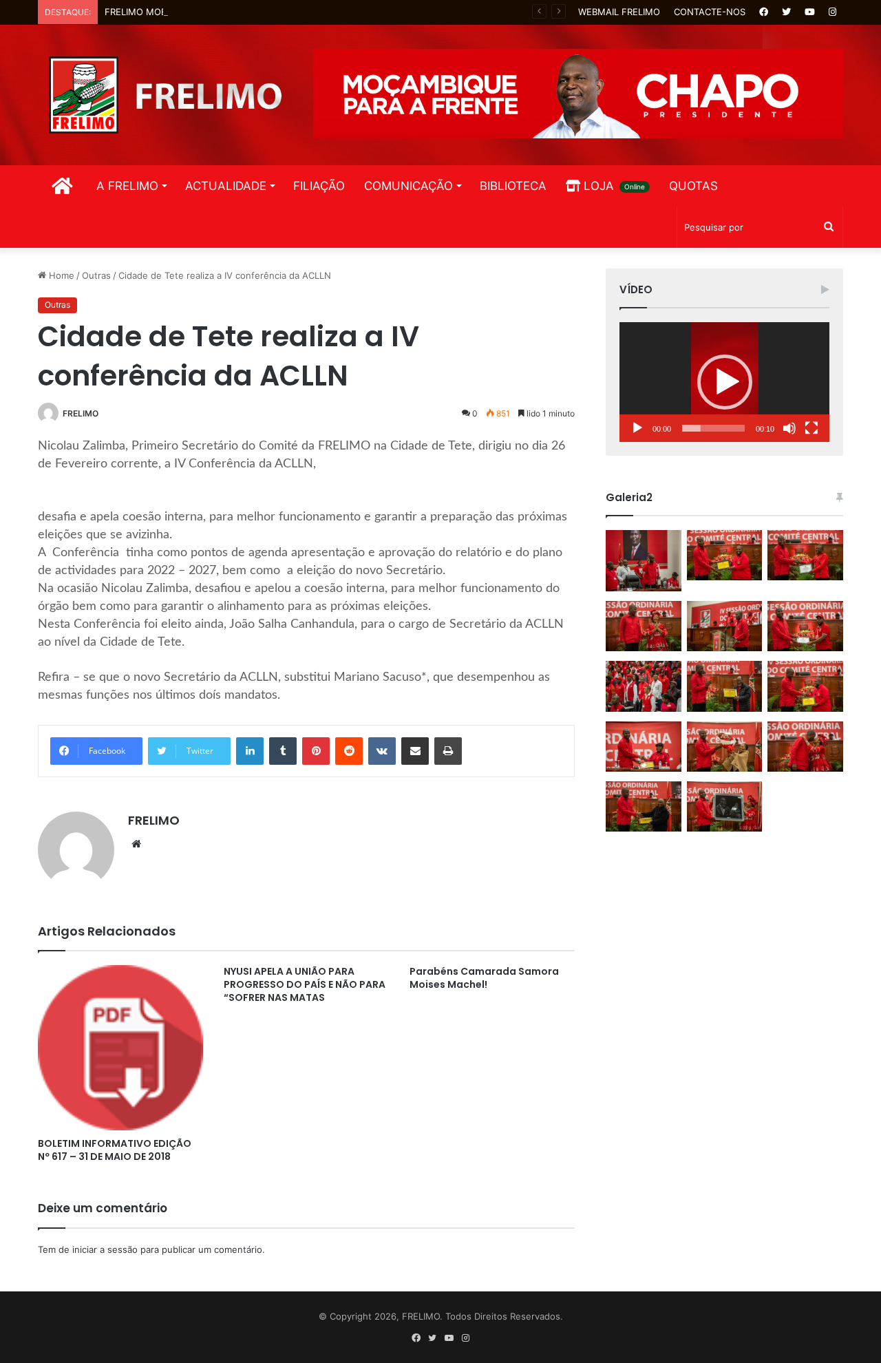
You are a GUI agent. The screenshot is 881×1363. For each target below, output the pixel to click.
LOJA (612, 186)
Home (60, 275)
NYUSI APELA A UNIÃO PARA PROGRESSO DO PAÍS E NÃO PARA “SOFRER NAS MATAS (304, 984)
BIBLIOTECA (513, 186)
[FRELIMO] (165, 95)
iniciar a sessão (105, 1249)
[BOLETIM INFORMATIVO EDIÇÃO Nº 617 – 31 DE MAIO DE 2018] (120, 1047)
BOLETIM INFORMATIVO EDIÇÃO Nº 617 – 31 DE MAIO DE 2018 (114, 1150)
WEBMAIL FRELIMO (619, 11)
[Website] (136, 844)
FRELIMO (80, 413)
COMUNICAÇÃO (408, 186)
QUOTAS (693, 186)
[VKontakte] (382, 751)
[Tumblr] (283, 751)
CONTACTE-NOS (709, 11)
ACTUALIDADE (225, 186)
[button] (724, 382)
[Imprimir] (448, 751)
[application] (724, 382)
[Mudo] (789, 428)
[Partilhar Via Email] (415, 751)
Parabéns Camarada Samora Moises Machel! (484, 977)
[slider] (713, 428)
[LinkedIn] (250, 751)
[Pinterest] (316, 751)
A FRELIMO (127, 186)
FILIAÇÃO (319, 186)
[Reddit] (349, 751)
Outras (96, 275)
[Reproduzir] (637, 428)
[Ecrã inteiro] (811, 428)
